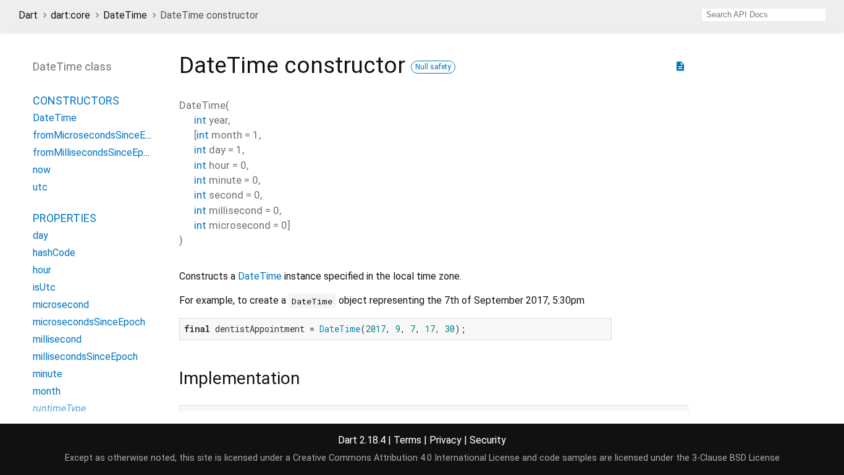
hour (42, 270)
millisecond (57, 339)
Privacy (445, 440)
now (42, 170)
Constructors (76, 100)
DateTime (125, 15)
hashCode (54, 253)
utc (40, 187)
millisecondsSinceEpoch (85, 356)
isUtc (44, 287)
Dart (28, 15)
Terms (407, 440)
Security (488, 440)
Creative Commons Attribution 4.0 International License (406, 458)
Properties (64, 218)
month (47, 391)
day (40, 235)
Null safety (433, 66)
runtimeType (59, 408)
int (200, 120)
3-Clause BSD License (736, 458)
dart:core (70, 15)
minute (47, 374)
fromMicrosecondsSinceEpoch (100, 135)
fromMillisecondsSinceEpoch (96, 152)
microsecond (61, 304)
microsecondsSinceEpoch (89, 322)
